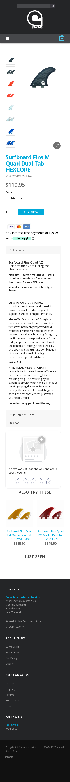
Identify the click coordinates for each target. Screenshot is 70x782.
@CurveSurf (12, 728)
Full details (16, 250)
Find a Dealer (13, 700)
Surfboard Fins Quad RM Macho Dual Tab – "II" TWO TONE (19, 535)
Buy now (30, 212)
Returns (10, 694)
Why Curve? (12, 652)
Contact (10, 683)
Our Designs (13, 658)
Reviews (14, 423)
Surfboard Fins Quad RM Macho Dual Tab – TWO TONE (51, 535)
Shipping (10, 689)
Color (9, 192)
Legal (9, 706)
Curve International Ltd (31, 747)
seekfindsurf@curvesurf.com (25, 621)
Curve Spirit (12, 646)
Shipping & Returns (21, 414)
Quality (10, 663)
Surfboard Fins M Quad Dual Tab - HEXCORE (28, 163)
